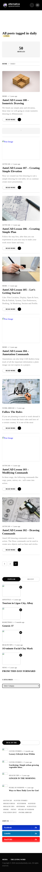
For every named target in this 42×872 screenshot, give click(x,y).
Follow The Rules (12, 411)
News (4, 667)
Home (4, 64)
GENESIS (32, 803)
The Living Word (18, 859)
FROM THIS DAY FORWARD (18, 671)
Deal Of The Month (11, 743)
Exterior (22, 803)
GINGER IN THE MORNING (22, 778)
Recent (30, 579)
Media (5, 859)
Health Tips (7, 645)
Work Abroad (8, 408)
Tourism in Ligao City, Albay (17, 603)
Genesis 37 (8, 625)
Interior (21, 806)
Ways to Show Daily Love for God (24, 790)
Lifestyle (6, 600)
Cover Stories (15, 751)
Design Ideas (9, 803)
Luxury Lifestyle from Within (22, 754)
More (4, 96)
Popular (11, 579)
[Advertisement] (21, 714)
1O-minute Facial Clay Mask (17, 648)
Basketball (7, 622)
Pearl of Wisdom (16, 787)
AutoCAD (6, 164)
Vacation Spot (10, 812)
